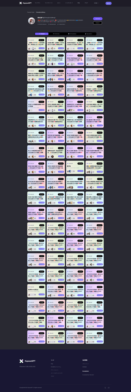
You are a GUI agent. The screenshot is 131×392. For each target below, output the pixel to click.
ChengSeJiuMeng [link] (40, 12)
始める (108, 3)
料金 (52, 363)
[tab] (41, 34)
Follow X (97, 22)
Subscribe (98, 18)
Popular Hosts (30, 12)
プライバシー (85, 363)
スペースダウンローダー (57, 373)
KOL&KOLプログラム (56, 366)
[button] (36, 44)
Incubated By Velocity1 (88, 374)
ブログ (52, 376)
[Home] (25, 3)
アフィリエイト (54, 370)
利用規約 (84, 366)
